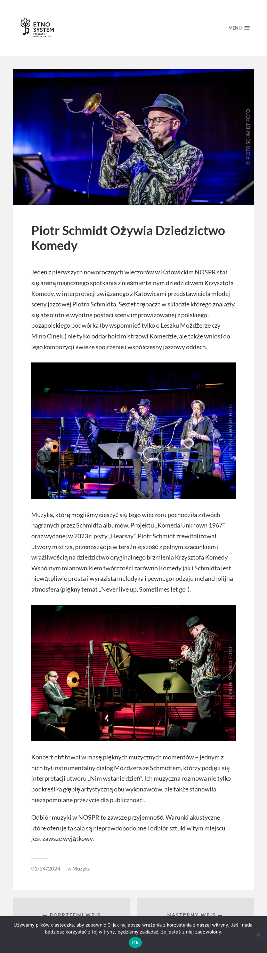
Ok (135, 942)
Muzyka (81, 868)
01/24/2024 (45, 868)
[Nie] (258, 934)
